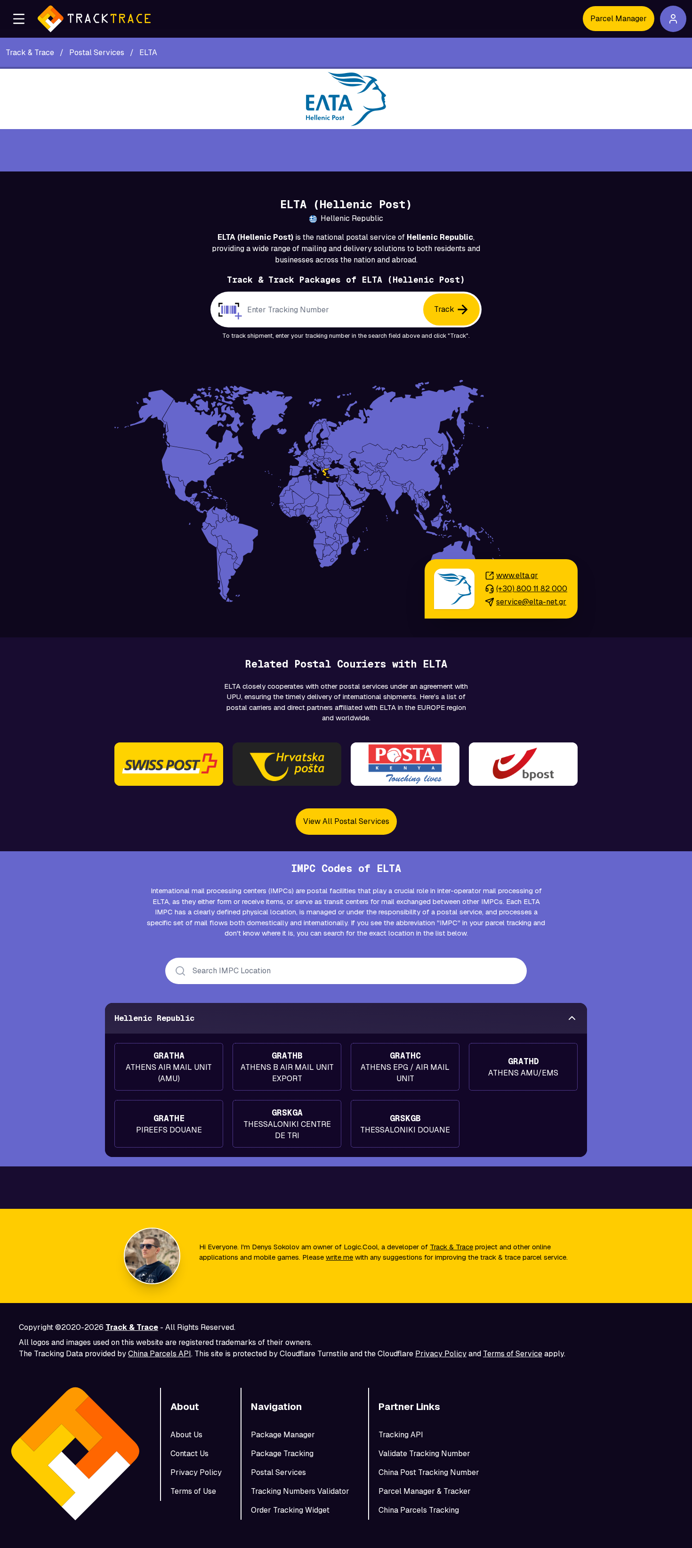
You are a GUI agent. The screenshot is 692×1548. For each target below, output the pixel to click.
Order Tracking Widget (290, 1510)
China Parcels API (159, 1354)
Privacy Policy (441, 1354)
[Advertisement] (346, 150)
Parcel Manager (618, 19)
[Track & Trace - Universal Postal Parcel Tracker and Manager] (94, 19)
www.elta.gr (517, 575)
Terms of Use (193, 1491)
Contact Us (189, 1453)
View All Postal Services (346, 821)
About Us (186, 1435)
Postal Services (278, 1472)
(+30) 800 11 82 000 (531, 589)
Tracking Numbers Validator (300, 1491)
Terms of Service (512, 1354)
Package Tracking (282, 1453)
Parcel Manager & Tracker (424, 1491)
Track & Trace (451, 1246)
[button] (18, 18)
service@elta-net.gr (531, 602)
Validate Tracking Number (424, 1453)
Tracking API (400, 1435)
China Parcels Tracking (418, 1510)
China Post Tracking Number (428, 1472)
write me (339, 1257)
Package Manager (283, 1435)
